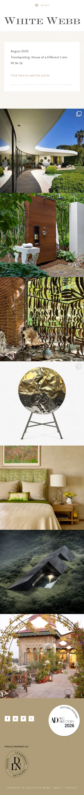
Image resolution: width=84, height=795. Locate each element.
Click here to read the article (30, 75)
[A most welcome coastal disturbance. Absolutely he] (42, 151)
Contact (71, 788)
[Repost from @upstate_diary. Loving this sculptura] (42, 319)
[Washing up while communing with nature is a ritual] (42, 235)
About (57, 788)
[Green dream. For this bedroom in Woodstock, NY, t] (42, 488)
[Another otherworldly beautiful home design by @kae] (42, 572)
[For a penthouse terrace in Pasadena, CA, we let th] (42, 656)
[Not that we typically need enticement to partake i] (42, 403)
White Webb (42, 21)
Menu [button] (45, 5)
